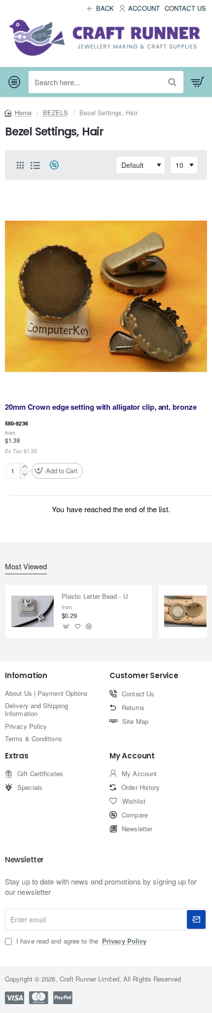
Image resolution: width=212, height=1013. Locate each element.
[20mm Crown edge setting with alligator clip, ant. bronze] (106, 296)
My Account (132, 756)
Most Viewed (26, 566)
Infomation (26, 676)
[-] (24, 474)
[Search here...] (172, 82)
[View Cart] (197, 82)
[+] (24, 467)
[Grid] (20, 165)
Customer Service (143, 676)
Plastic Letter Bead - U (95, 596)
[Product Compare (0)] (50, 165)
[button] (57, 471)
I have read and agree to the (80, 941)
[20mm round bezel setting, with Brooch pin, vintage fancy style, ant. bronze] (185, 612)
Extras (17, 756)
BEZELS (56, 112)
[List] (35, 165)
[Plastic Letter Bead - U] (32, 612)
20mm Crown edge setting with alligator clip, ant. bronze (100, 407)
